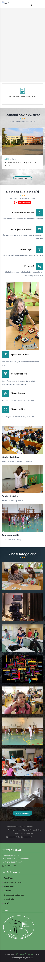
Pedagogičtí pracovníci (13, 882)
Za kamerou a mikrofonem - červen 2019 (21, 617)
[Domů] (5, 3)
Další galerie (22, 813)
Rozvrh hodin (9, 887)
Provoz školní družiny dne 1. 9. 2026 (20, 164)
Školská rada (9, 899)
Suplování (8, 891)
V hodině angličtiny (13, 773)
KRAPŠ (6, 903)
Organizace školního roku (14, 895)
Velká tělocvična (12, 742)
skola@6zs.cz (10, 866)
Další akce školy (22, 178)
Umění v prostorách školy (16, 804)
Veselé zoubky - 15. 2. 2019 (16, 711)
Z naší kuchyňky (11, 649)
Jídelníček (23, 96)
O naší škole (8, 878)
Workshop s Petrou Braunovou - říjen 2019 (22, 679)
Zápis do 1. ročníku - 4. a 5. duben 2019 (22, 587)
